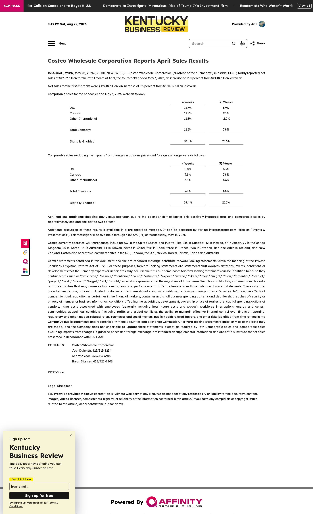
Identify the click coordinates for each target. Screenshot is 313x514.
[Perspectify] (25, 252)
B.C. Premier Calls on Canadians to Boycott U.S (51, 6)
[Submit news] (25, 243)
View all (304, 5)
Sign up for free (39, 495)
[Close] (70, 435)
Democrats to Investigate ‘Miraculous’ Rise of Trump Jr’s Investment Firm (165, 6)
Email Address (21, 479)
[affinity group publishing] (25, 261)
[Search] (233, 43)
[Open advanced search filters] (242, 43)
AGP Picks (12, 6)
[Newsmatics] (25, 270)
